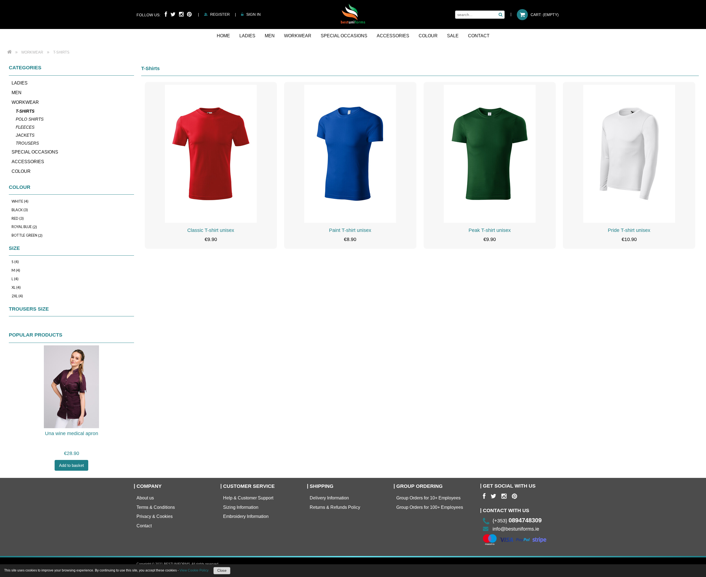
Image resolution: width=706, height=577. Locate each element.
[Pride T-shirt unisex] (629, 154)
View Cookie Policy (194, 570)
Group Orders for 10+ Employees (428, 498)
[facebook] (484, 496)
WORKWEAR (25, 102)
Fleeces (25, 127)
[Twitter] (173, 14)
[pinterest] (514, 496)
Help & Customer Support (248, 498)
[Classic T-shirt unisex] (211, 154)
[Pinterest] (189, 14)
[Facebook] (166, 14)
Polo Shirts (30, 119)
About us (145, 498)
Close (221, 570)
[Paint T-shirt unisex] (350, 154)
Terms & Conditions (156, 507)
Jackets (25, 135)
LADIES (20, 83)
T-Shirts (25, 111)
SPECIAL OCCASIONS (35, 152)
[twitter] (493, 496)
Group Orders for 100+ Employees (429, 507)
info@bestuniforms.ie (516, 529)
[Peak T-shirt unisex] (489, 154)
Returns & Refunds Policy (335, 507)
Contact (144, 525)
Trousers (27, 143)
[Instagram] (181, 14)
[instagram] (504, 496)
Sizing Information (240, 507)
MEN (17, 92)
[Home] (353, 13)
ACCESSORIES (28, 161)
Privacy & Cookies (155, 516)
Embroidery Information (246, 516)
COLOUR (21, 171)
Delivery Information (329, 498)
